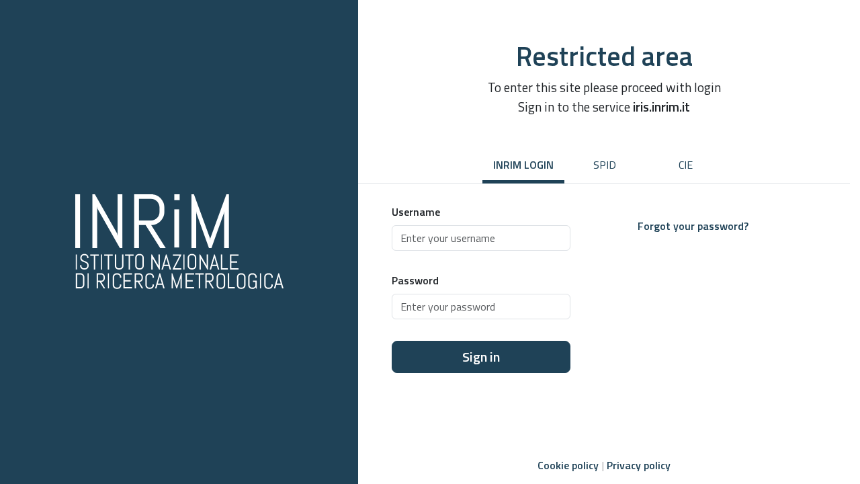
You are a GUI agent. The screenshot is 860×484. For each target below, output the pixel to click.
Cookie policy (568, 465)
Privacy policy (639, 465)
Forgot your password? (693, 226)
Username (416, 212)
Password (415, 280)
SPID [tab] (604, 165)
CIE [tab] (686, 165)
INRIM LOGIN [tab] (523, 165)
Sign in (481, 356)
